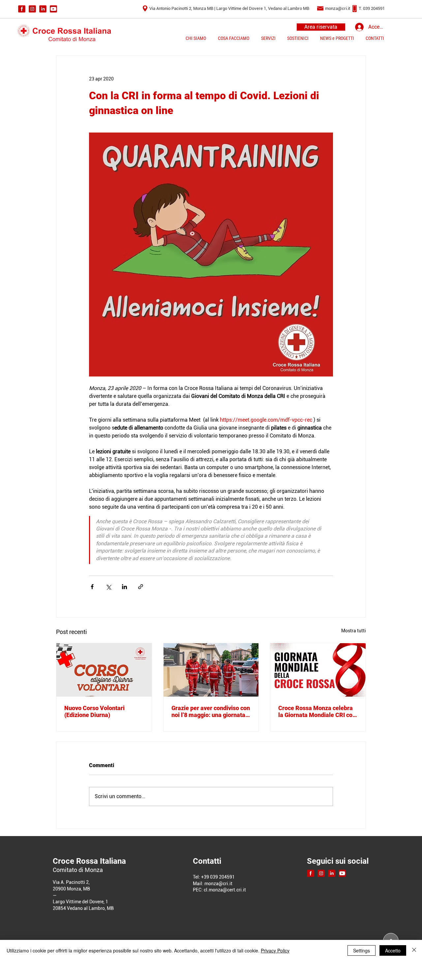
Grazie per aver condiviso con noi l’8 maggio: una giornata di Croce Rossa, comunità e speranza (210, 711)
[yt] (53, 9)
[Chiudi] (414, 950)
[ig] (32, 9)
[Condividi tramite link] (140, 587)
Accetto (393, 950)
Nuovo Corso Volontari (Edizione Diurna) (94, 711)
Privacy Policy (275, 950)
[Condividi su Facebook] (92, 587)
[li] (42, 9)
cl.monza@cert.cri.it (225, 889)
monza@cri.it (337, 8)
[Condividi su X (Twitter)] (108, 587)
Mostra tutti (353, 630)
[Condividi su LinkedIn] (124, 587)
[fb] (21, 9)
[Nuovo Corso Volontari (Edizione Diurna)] (104, 670)
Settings (361, 950)
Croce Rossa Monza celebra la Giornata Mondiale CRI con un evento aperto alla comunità (317, 711)
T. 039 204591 (372, 8)
